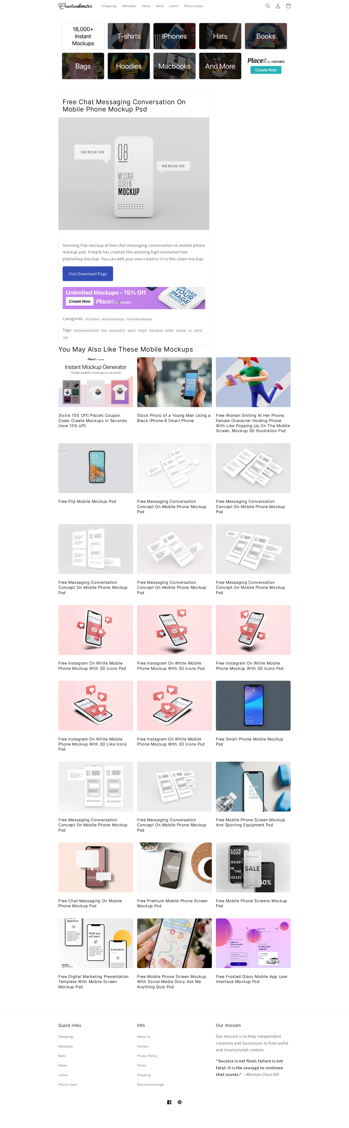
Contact (143, 1046)
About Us (144, 1037)
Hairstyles (65, 1046)
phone (198, 330)
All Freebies (92, 319)
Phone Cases (67, 1084)
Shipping (144, 1075)
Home (62, 1065)
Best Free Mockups (113, 319)
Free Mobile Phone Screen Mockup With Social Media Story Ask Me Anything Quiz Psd (171, 981)
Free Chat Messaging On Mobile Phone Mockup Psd (90, 903)
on (190, 330)
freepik (142, 330)
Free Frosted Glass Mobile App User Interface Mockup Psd (252, 979)
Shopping (65, 1037)
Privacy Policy (147, 1056)
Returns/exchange (150, 1084)
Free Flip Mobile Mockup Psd (87, 501)
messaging (155, 330)
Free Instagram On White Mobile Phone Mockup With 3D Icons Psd (92, 666)
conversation (117, 330)
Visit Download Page (88, 273)
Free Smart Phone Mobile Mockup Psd (249, 742)
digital (132, 330)
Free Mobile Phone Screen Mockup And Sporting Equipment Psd (250, 822)
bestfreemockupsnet (86, 330)
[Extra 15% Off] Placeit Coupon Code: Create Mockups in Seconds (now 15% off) (92, 420)
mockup (181, 330)
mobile (169, 330)
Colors (63, 1075)
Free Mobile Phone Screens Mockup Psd (251, 903)
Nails (62, 1056)
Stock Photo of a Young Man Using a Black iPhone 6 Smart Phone (173, 418)
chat (104, 330)
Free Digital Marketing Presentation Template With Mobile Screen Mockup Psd (93, 981)
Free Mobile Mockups (139, 319)
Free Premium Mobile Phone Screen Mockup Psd (172, 903)
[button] (268, 6)
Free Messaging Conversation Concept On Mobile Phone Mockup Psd (171, 506)
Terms (141, 1065)
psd (65, 337)
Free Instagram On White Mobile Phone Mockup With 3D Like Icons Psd (92, 744)
